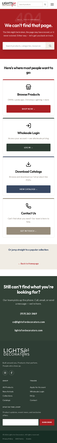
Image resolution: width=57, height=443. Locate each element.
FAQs (32, 396)
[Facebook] (11, 372)
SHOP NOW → (28, 109)
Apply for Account (38, 387)
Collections (7, 396)
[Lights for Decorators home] (9, 4)
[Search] (45, 4)
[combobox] (30, 4)
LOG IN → (28, 147)
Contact (33, 400)
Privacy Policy (8, 439)
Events (28, 439)
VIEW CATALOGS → (28, 189)
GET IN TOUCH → (28, 231)
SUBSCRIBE (47, 422)
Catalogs (6, 400)
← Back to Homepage (28, 263)
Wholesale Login (37, 391)
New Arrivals (8, 391)
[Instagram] (5, 372)
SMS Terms (19, 439)
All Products (8, 387)
